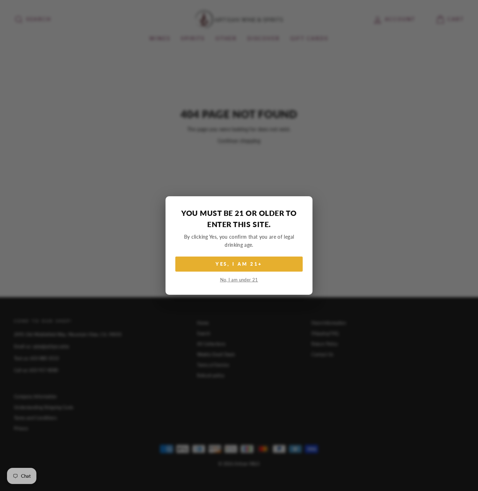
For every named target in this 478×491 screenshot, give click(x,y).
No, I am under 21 (239, 279)
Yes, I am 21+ (239, 264)
